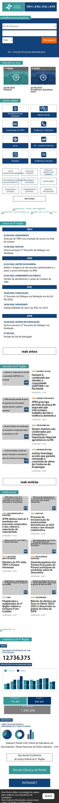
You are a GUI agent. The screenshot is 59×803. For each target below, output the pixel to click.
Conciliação (48, 181)
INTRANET (29, 782)
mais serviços (29, 199)
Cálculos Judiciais (29, 172)
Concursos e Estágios (10, 190)
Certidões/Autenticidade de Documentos (10, 181)
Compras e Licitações (29, 181)
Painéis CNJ (21, 743)
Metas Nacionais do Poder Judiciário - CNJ (37, 747)
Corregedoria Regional (29, 190)
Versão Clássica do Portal (29, 770)
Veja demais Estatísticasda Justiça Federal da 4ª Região (29, 757)
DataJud (10, 743)
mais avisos (29, 351)
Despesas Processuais (48, 190)
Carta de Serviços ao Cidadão (48, 172)
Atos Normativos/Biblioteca (10, 172)
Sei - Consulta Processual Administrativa (26, 52)
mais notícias (29, 482)
